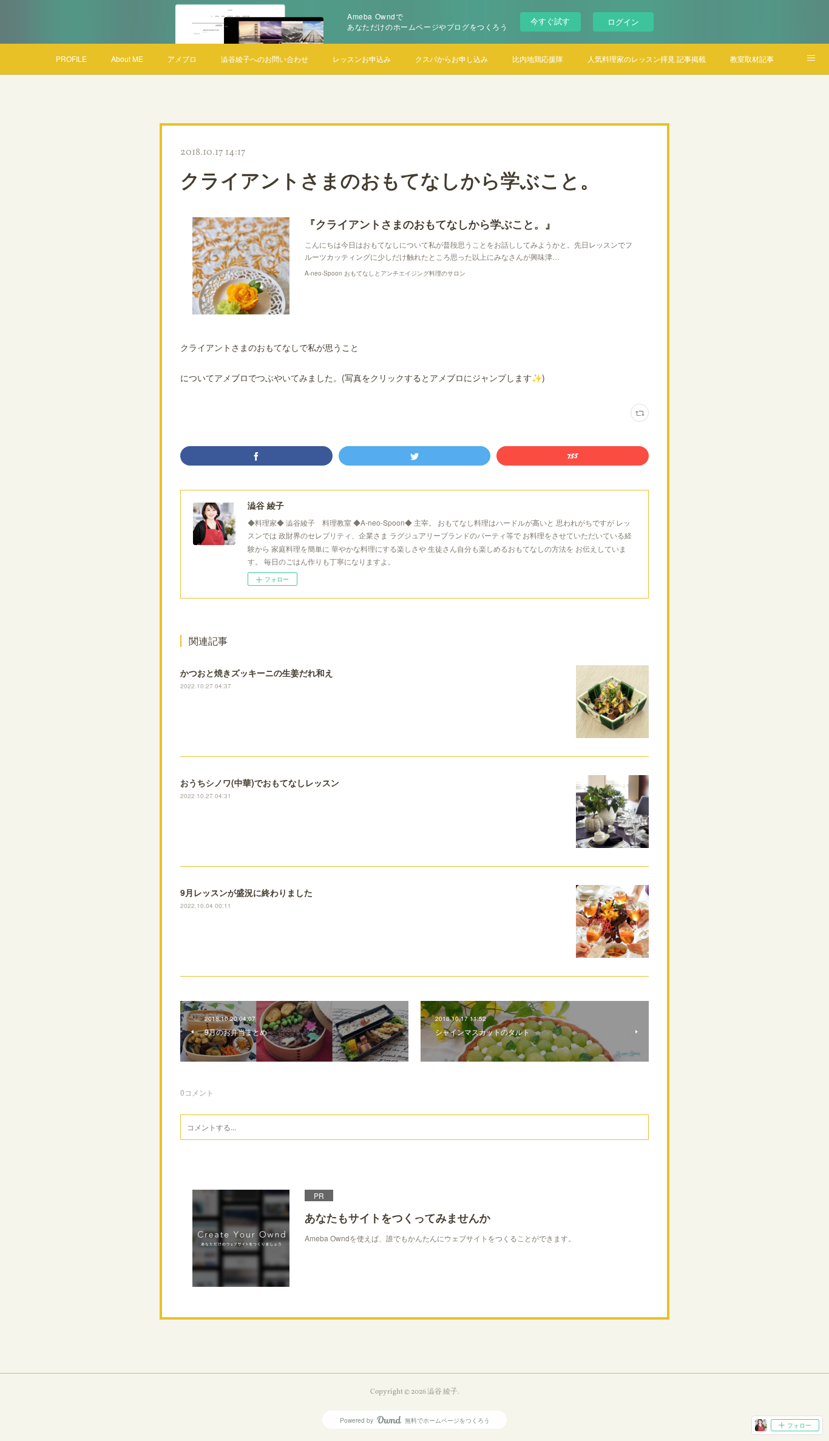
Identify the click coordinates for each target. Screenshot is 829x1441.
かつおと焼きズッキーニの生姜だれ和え (256, 672)
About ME (127, 58)
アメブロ (182, 58)
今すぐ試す (550, 21)
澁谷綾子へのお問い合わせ (264, 58)
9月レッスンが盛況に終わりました (246, 892)
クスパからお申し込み (451, 58)
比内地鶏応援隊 (537, 58)
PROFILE (71, 58)
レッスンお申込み (362, 58)
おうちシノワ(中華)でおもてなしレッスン (259, 782)
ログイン (623, 21)
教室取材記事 (752, 58)
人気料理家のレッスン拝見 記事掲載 (646, 58)
